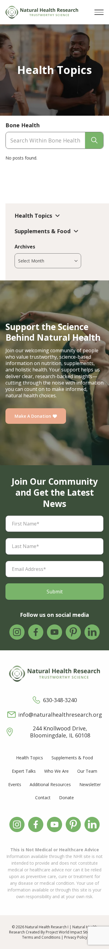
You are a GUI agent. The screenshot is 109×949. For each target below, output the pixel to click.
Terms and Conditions (41, 937)
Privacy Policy (75, 937)
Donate (66, 797)
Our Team (87, 771)
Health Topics (29, 758)
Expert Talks (24, 771)
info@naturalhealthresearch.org (60, 714)
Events (14, 784)
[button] (99, 12)
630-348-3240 (60, 700)
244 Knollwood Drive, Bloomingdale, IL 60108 (60, 732)
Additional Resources (50, 784)
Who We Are (56, 771)
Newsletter (90, 784)
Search (94, 140)
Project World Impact (64, 932)
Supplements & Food (72, 758)
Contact (43, 797)
